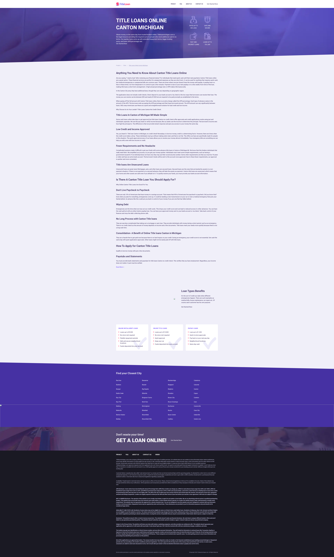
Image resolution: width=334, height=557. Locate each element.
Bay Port (118, 402)
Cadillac (170, 419)
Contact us (199, 4)
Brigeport (171, 385)
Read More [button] (119, 267)
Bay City (118, 397)
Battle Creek (119, 393)
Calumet (196, 385)
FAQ (181, 4)
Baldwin (118, 385)
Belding (118, 406)
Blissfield (145, 410)
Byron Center (172, 415)
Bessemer (145, 380)
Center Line (197, 419)
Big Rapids (145, 389)
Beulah (144, 385)
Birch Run (145, 402)
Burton (170, 410)
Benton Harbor (120, 415)
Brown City (171, 397)
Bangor (118, 389)
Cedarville (197, 415)
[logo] (125, 4)
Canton (196, 389)
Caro (195, 402)
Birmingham (146, 406)
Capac (196, 393)
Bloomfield (145, 415)
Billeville (144, 393)
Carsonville (197, 406)
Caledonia (197, 380)
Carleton (196, 397)
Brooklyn (170, 393)
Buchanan (171, 406)
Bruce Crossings (173, 402)
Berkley (118, 419)
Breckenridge (172, 380)
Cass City (197, 410)
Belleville (119, 410)
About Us (189, 4)
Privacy (173, 4)
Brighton (170, 389)
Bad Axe (118, 380)
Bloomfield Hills (147, 419)
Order (157, 454)
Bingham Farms (147, 397)
